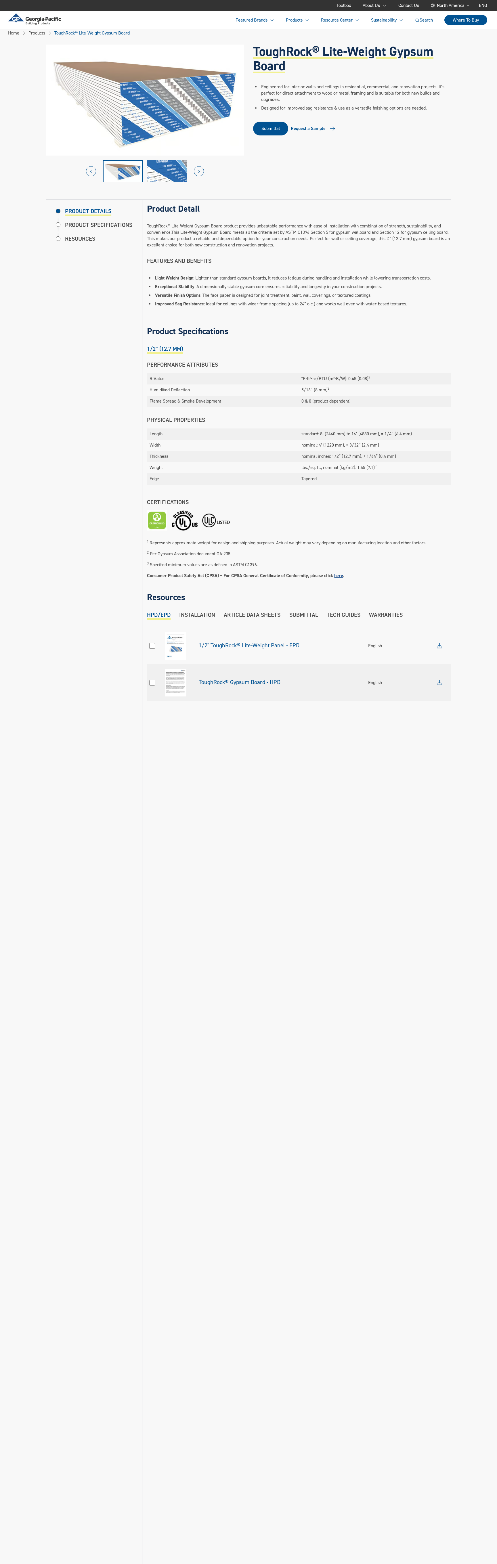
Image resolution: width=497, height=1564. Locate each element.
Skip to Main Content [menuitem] (36, 5)
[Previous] (91, 171)
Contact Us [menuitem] (408, 5)
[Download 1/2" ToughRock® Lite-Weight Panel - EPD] (439, 645)
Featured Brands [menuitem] (251, 20)
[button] (123, 171)
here (338, 576)
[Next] (199, 171)
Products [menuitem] (294, 20)
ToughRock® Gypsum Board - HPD (239, 682)
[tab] (165, 349)
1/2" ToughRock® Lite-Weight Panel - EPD (249, 645)
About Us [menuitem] (371, 5)
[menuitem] (34, 19)
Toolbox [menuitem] (344, 5)
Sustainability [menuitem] (384, 20)
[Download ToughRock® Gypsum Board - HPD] (439, 682)
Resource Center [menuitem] (337, 20)
